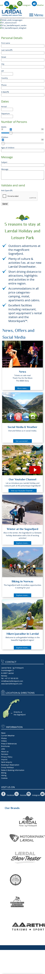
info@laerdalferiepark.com (12, 681)
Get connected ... (22, 441)
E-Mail (5, 92)
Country (4, 78)
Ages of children (7, 147)
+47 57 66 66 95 (11, 678)
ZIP (2, 71)
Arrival (4, 106)
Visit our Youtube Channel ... (22, 490)
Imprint (4, 759)
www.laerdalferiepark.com (11, 684)
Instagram (26, 5)
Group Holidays (7, 767)
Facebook (10, 795)
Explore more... (22, 543)
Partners (4, 754)
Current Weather (8, 736)
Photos (4, 738)
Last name (6, 50)
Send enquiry (6, 762)
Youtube (12, 5)
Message (4, 169)
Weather (40, 5)
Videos (4, 741)
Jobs (3, 749)
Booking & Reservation (10, 765)
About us (4, 752)
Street (3, 57)
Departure (5, 113)
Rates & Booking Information (12, 770)
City (2, 64)
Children (4, 137)
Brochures (5, 746)
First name (5, 43)
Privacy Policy (6, 757)
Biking (3, 773)
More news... (22, 388)
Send (4, 204)
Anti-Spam (6, 190)
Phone (3, 85)
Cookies (4, 778)
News (3, 733)
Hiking (3, 775)
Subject (4, 162)
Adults (3, 127)
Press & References (9, 744)
